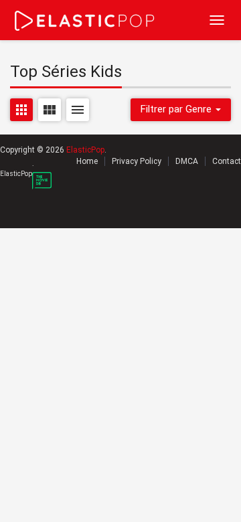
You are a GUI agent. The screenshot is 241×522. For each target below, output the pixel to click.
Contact (226, 161)
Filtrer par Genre (177, 109)
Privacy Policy (136, 161)
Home (87, 161)
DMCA (186, 161)
